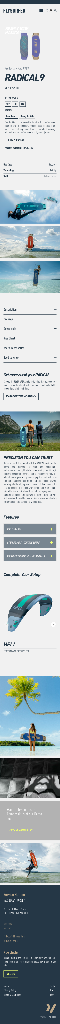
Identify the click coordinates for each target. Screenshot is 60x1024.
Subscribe (10, 974)
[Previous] (6, 624)
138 (15, 104)
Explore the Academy (21, 396)
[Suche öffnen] (46, 10)
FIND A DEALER (16, 139)
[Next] (53, 624)
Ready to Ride (27, 116)
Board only (11, 116)
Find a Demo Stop (21, 830)
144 (22, 104)
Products (10, 68)
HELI (9, 645)
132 (8, 104)
